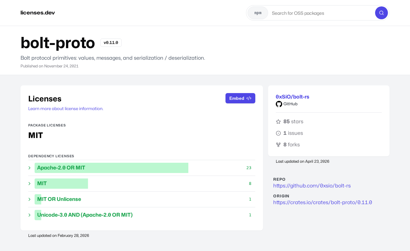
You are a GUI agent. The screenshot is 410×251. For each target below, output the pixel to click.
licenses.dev (37, 13)
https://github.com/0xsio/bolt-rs (312, 186)
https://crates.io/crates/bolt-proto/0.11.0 (322, 202)
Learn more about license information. (65, 108)
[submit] (381, 12)
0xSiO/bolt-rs (292, 97)
